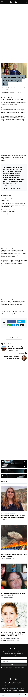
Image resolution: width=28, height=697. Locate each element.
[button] (2, 2)
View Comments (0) (14, 337)
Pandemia (4, 313)
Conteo (8, 311)
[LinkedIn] (22, 682)
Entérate (13, 688)
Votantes (16, 313)
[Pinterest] (5, 685)
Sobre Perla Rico (7, 690)
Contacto (15, 690)
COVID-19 (15, 311)
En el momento (5, 73)
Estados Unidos (13, 73)
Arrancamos (21, 690)
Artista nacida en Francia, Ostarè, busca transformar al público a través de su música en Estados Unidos (13, 634)
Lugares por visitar (11, 513)
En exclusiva (22, 688)
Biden (3, 311)
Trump (10, 313)
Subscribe (13, 664)
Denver (2, 552)
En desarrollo (7, 552)
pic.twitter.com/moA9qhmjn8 (8, 211)
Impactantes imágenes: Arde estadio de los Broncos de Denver (14, 555)
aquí (9, 195)
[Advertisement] (14, 18)
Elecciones (21, 311)
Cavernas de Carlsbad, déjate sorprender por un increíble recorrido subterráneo (13, 516)
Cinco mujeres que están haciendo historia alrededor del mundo (13, 594)
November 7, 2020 (17, 214)
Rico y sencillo (5, 688)
